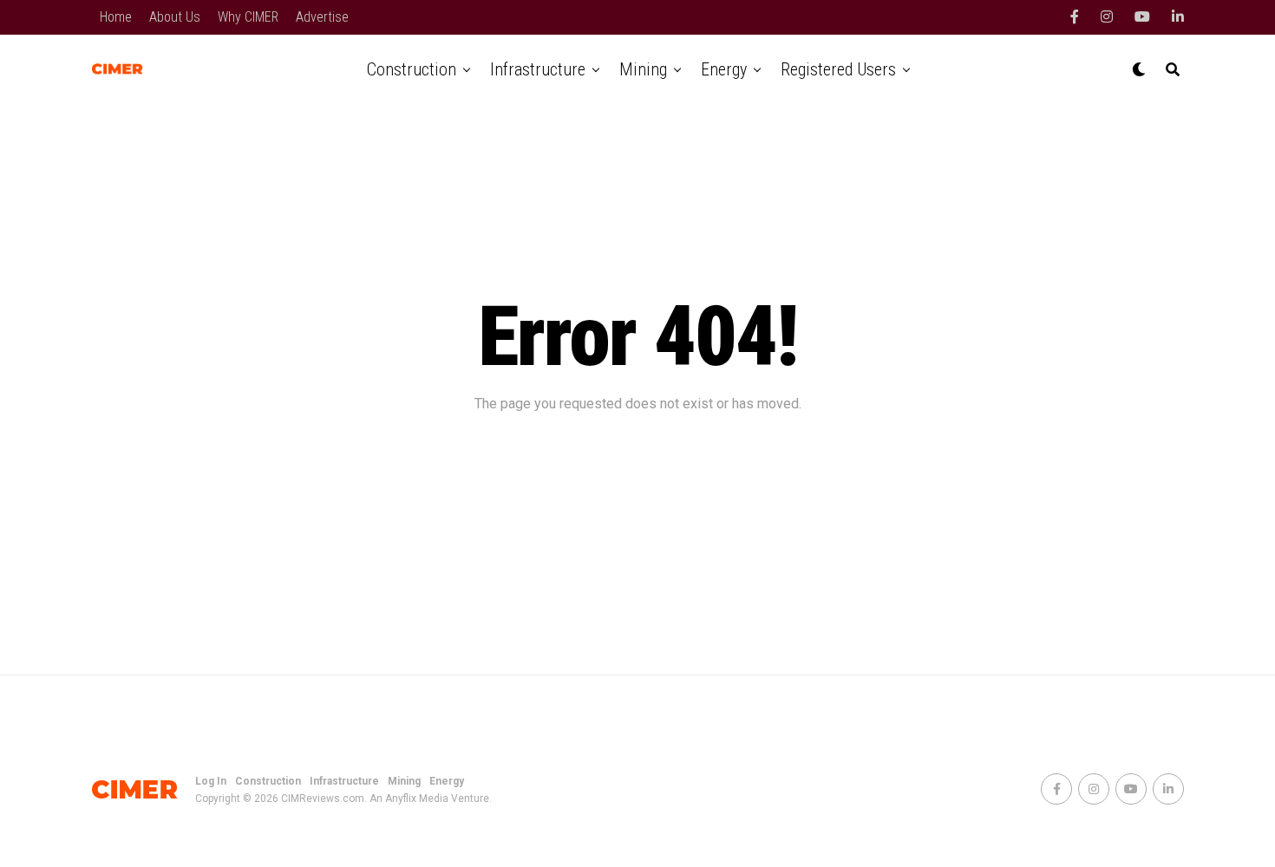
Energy (724, 69)
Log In (210, 781)
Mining (643, 69)
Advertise (322, 17)
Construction (411, 69)
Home (116, 17)
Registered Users (838, 69)
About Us (174, 17)
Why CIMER (248, 17)
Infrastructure (537, 69)
